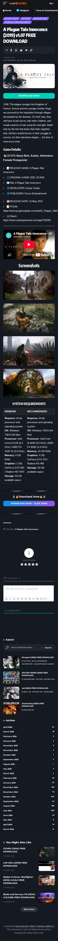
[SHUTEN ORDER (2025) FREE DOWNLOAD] (11, 677)
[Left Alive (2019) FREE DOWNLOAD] (47, 866)
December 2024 (28, 787)
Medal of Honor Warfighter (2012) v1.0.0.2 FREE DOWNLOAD (18, 880)
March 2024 (28, 829)
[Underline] (14, 599)
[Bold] (6, 599)
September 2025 (28, 759)
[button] (6, 3)
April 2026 (28, 727)
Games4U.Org (21, 926)
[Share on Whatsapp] (16, 50)
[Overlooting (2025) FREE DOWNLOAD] (11, 708)
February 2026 (28, 736)
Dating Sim (49, 679)
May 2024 (28, 820)
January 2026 (28, 741)
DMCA (33, 926)
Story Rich (11, 18)
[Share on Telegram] (26, 50)
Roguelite (29, 710)
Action (26, 18)
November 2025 (28, 750)
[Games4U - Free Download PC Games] (18, 3)
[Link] (37, 599)
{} (41, 599)
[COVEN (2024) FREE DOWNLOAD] (47, 852)
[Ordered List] (22, 599)
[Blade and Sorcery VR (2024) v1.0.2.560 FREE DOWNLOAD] (47, 897)
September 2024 (28, 801)
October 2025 (28, 755)
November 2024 (28, 792)
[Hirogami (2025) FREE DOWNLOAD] (11, 662)
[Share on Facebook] (11, 50)
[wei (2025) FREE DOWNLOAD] (11, 693)
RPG (26, 692)
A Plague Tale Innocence (26, 529)
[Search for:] (25, 647)
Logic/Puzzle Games (44, 664)
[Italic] (10, 599)
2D (30, 692)
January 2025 (28, 783)
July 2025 (28, 769)
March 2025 (28, 773)
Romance (48, 692)
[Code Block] (33, 599)
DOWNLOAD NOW (29, 95)
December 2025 (28, 745)
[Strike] (18, 599)
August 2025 (28, 764)
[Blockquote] (29, 599)
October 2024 (28, 797)
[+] (45, 599)
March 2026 (28, 732)
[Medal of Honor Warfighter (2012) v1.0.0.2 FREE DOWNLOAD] (47, 880)
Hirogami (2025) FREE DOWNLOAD (38, 657)
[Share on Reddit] (21, 50)
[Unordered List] (26, 599)
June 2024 (28, 815)
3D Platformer (39, 661)
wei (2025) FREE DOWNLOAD (35, 688)
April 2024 (28, 824)
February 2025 (28, 778)
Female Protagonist (17, 22)
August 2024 (28, 806)
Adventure (40, 18)
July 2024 (28, 810)
